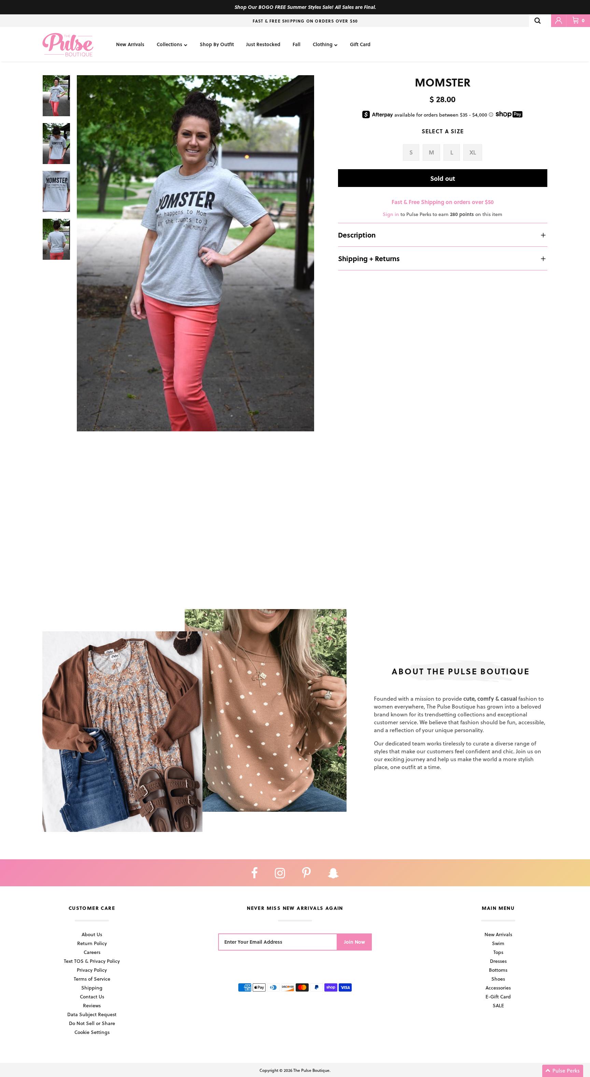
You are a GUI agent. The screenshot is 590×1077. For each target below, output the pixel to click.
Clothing (323, 44)
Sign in (391, 214)
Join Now (354, 941)
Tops (498, 952)
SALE (498, 1005)
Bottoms (498, 969)
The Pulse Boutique (311, 1070)
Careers (92, 952)
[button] (562, 1071)
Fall (296, 44)
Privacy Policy (92, 969)
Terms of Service (92, 978)
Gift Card (360, 44)
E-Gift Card (498, 996)
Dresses (498, 961)
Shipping (91, 987)
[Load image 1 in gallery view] (195, 253)
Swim (498, 943)
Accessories (498, 987)
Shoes (498, 978)
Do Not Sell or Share (92, 1023)
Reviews (92, 1005)
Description (357, 235)
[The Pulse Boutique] (68, 44)
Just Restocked (263, 44)
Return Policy (92, 943)
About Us (92, 934)
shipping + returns (369, 258)
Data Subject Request (91, 1014)
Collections (169, 44)
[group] (195, 253)
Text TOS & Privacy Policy (92, 961)
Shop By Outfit (217, 44)
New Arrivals (130, 44)
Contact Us (92, 996)
